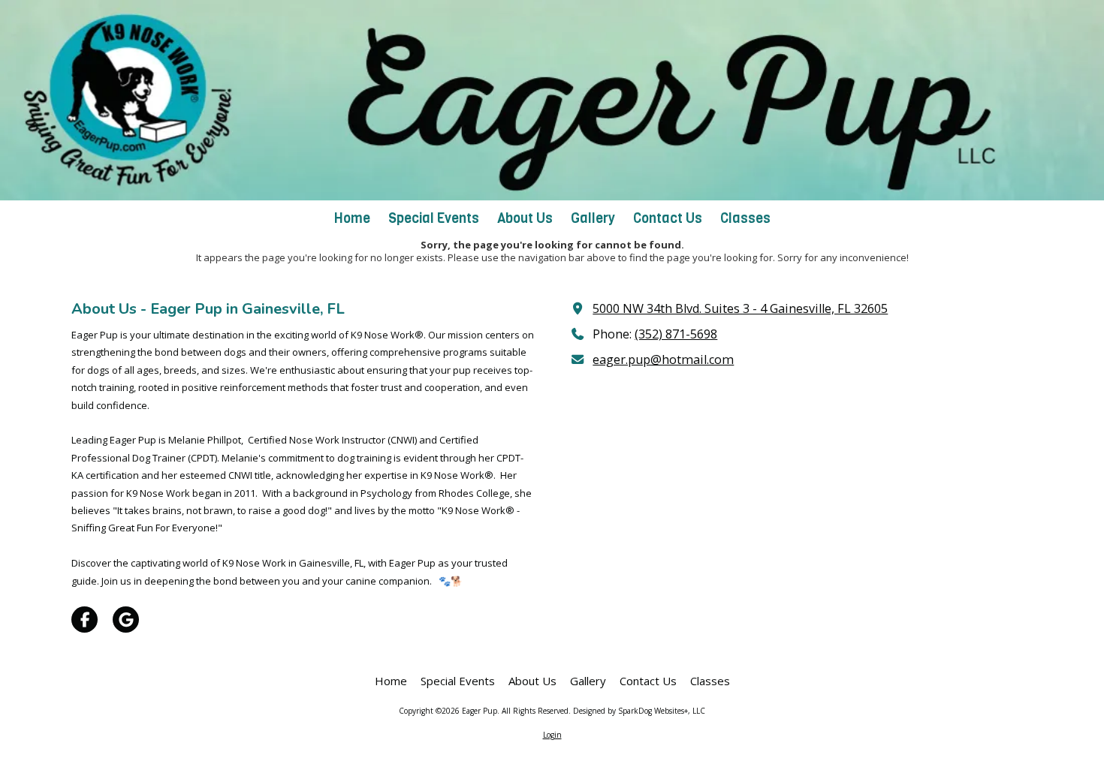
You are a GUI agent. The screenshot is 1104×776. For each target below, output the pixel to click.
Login (552, 734)
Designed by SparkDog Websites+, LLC (639, 710)
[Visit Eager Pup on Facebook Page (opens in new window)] (84, 619)
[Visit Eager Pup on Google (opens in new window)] (126, 619)
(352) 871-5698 (676, 334)
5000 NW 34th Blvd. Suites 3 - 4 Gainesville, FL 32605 (740, 308)
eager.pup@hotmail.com (663, 359)
